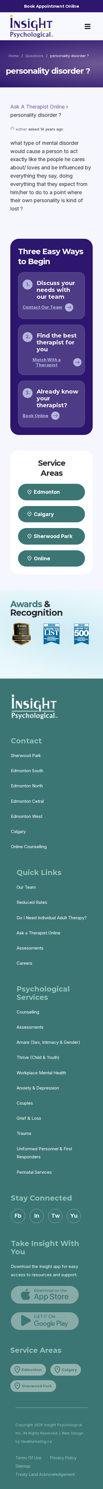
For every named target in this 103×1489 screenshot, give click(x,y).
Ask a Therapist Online (38, 933)
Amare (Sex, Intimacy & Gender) (48, 1042)
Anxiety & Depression (38, 1088)
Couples (25, 1103)
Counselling (28, 1012)
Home (14, 55)
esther (21, 129)
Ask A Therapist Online (37, 107)
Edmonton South (27, 770)
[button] (88, 26)
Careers (24, 963)
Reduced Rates (32, 902)
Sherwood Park (26, 755)
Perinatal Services (34, 1172)
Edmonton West (26, 816)
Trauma (24, 1133)
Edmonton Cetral (27, 801)
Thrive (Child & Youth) (38, 1057)
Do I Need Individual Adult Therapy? (52, 917)
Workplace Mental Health (41, 1072)
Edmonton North (27, 785)
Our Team (26, 887)
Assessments (30, 948)
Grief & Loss (29, 1118)
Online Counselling (29, 846)
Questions (34, 55)
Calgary (18, 831)
